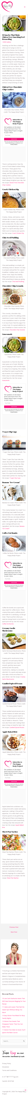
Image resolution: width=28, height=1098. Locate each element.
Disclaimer (5, 1067)
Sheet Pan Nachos (13, 878)
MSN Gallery (7, 42)
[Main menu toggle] (25, 7)
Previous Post (14, 927)
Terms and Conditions (9, 1070)
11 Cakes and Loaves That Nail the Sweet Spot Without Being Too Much (13, 1009)
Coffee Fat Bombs (8, 624)
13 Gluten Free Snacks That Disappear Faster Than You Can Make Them (12, 1024)
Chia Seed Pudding (18, 281)
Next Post (14, 932)
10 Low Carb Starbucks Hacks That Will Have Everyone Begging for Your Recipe (14, 1001)
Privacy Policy (6, 1063)
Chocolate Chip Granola (17, 330)
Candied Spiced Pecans (16, 727)
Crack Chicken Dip (18, 233)
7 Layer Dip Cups (14, 478)
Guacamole (5, 380)
